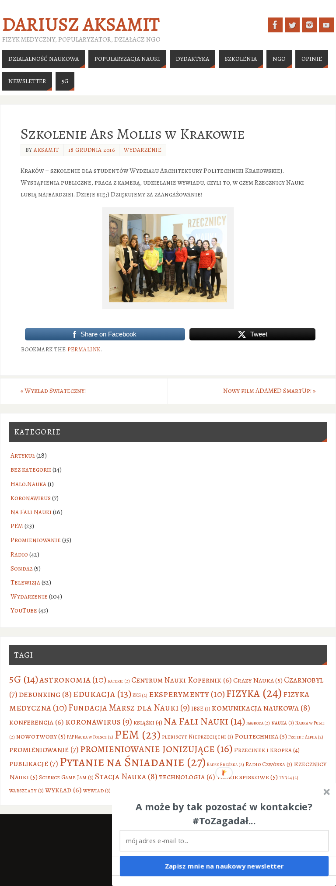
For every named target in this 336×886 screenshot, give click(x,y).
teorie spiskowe (247, 777)
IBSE (200, 708)
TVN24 (288, 777)
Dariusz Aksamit (81, 25)
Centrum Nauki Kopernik (181, 680)
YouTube (23, 610)
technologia (187, 776)
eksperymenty (187, 693)
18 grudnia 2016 (91, 150)
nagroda (258, 723)
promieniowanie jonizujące (156, 748)
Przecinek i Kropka (267, 750)
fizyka (254, 692)
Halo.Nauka (28, 484)
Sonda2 (21, 568)
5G (23, 679)
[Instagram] (309, 25)
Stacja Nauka (126, 776)
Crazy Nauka (258, 680)
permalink (84, 349)
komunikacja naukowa (261, 708)
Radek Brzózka (225, 764)
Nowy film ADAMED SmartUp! (269, 390)
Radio (19, 554)
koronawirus (98, 721)
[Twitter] (292, 25)
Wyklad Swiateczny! (53, 390)
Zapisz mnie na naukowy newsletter (224, 865)
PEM (16, 526)
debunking (45, 694)
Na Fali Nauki (31, 512)
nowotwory (41, 736)
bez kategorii (30, 469)
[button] (224, 814)
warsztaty (26, 790)
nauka (282, 722)
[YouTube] (326, 25)
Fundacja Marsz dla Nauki (129, 707)
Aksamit (46, 150)
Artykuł (22, 455)
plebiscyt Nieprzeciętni (197, 736)
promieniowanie (44, 749)
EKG (140, 695)
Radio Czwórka (268, 764)
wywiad (97, 790)
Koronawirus (30, 498)
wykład (63, 789)
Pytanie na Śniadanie (133, 761)
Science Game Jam (66, 777)
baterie (119, 681)
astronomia (72, 679)
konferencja (36, 722)
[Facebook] (275, 25)
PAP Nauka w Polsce (90, 737)
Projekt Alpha (305, 737)
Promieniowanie (35, 540)
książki (147, 722)
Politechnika (260, 736)
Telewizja (25, 582)
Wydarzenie (142, 150)
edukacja (102, 693)
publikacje (33, 763)
